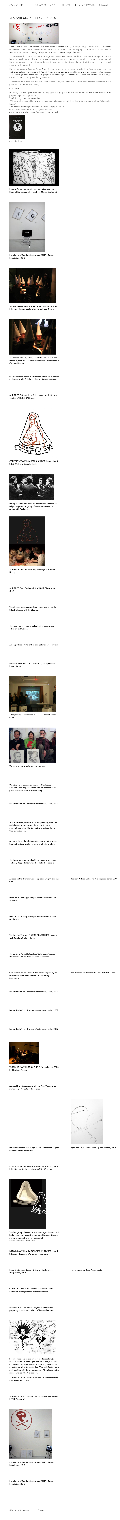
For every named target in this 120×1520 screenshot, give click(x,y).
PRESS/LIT (104, 5)
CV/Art (53, 5)
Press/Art (66, 5)
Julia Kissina (16, 5)
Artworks (40, 5)
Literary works (87, 5)
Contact (41, 1510)
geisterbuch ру (15, 141)
